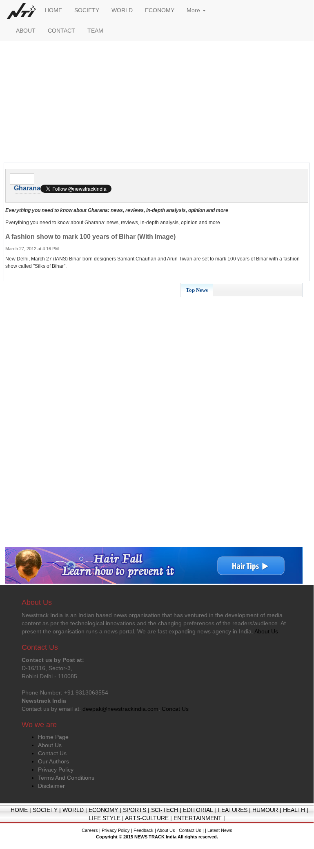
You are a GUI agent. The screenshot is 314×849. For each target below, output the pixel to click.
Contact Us (52, 753)
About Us (50, 745)
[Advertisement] (156, 104)
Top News (197, 290)
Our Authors (53, 761)
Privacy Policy (55, 769)
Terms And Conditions (66, 777)
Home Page (53, 737)
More (194, 10)
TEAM (95, 30)
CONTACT (61, 30)
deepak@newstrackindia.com (120, 709)
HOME (53, 10)
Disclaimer (51, 786)
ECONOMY (159, 10)
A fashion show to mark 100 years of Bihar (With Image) (90, 236)
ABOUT (26, 30)
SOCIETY (86, 10)
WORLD (122, 10)
